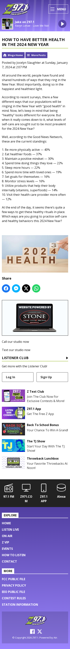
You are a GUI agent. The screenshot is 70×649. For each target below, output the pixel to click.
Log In (10, 377)
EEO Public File (13, 592)
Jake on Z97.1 (24, 22)
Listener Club (15, 358)
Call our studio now (15, 342)
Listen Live (10, 529)
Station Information (20, 604)
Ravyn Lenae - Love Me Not (32, 25)
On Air (7, 536)
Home (6, 523)
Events (7, 549)
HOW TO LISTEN (14, 555)
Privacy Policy (14, 585)
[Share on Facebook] (6, 288)
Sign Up (46, 377)
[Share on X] (26, 288)
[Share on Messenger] (16, 288)
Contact (9, 561)
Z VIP (5, 542)
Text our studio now (16, 350)
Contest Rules (14, 598)
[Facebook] (32, 633)
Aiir (55, 637)
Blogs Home (15, 55)
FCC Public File (13, 579)
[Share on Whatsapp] (36, 288)
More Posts (38, 55)
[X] (39, 633)
